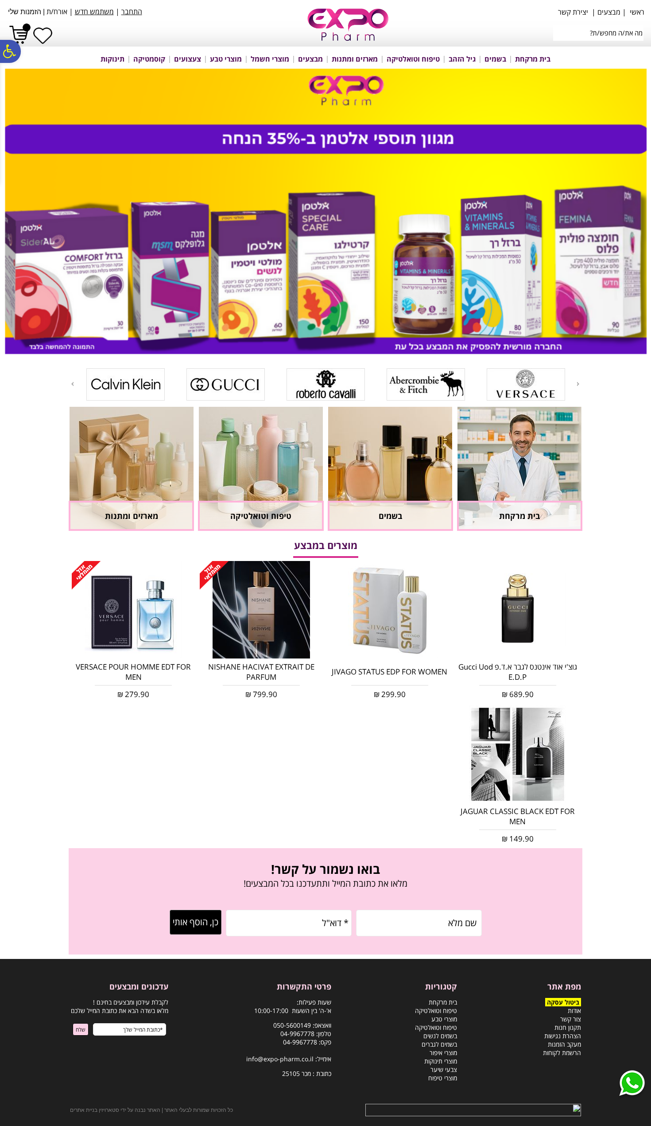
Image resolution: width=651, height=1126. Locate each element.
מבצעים (310, 59)
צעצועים (187, 59)
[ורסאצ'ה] (526, 399)
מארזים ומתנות (355, 59)
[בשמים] (390, 528)
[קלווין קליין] (125, 399)
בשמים (495, 59)
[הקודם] (579, 384)
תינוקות (112, 59)
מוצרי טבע (226, 59)
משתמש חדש (94, 11)
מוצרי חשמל (270, 59)
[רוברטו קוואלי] (326, 399)
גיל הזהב (462, 59)
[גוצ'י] (225, 399)
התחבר (131, 11)
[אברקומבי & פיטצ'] (426, 399)
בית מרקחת (532, 59)
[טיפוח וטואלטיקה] (261, 528)
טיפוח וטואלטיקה (413, 59)
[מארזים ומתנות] (132, 528)
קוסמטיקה (149, 59)
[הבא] (72, 384)
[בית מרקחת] (519, 528)
